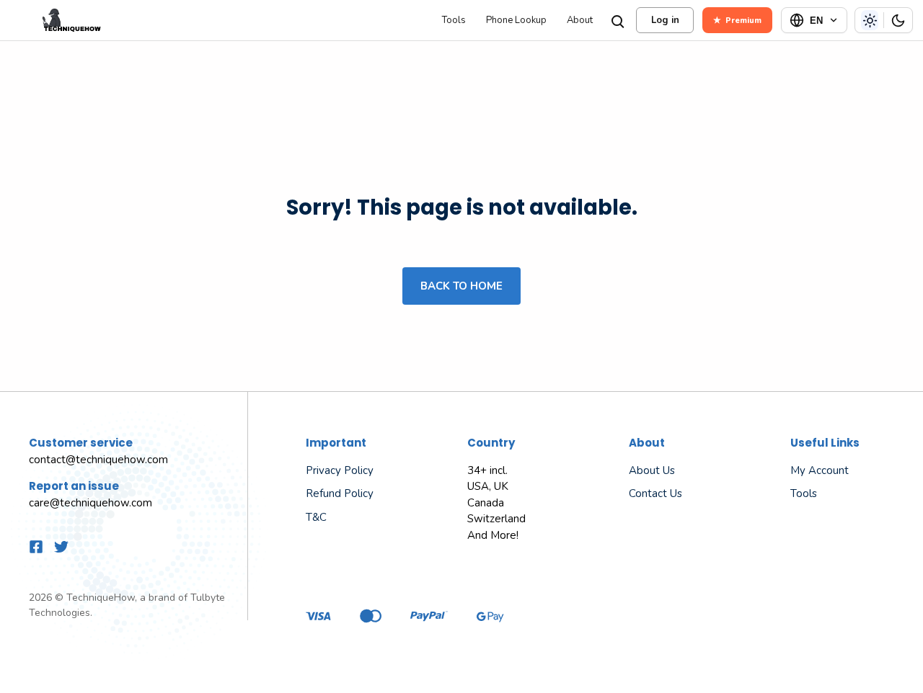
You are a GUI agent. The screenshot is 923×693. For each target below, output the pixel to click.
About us (652, 470)
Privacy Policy (340, 470)
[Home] (219, 20)
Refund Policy (340, 493)
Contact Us (655, 493)
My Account (819, 470)
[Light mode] (869, 20)
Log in (665, 20)
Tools (454, 20)
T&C (316, 517)
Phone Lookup (516, 20)
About (580, 20)
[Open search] (616, 20)
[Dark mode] (897, 20)
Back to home (461, 286)
